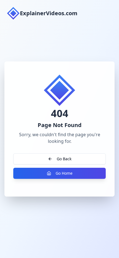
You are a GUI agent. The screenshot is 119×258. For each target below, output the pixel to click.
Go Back (64, 158)
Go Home (64, 173)
